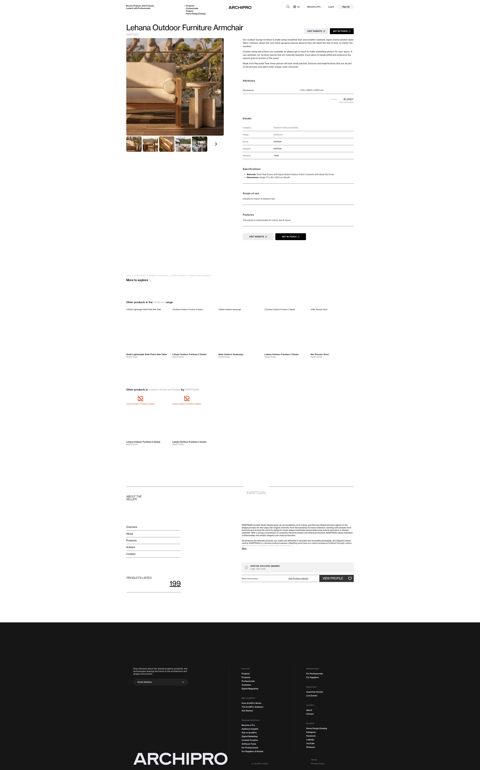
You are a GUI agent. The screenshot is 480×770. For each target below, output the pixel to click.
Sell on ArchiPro (249, 732)
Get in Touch (340, 31)
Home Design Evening (196, 13)
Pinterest (310, 747)
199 (175, 583)
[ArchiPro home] (240, 7)
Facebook (311, 736)
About (309, 710)
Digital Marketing (250, 736)
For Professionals (250, 747)
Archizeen (246, 685)
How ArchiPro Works (251, 703)
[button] (298, 579)
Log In (331, 7)
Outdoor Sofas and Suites (164, 389)
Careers (310, 714)
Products (150, 5)
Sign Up (346, 7)
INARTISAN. (132, 34)
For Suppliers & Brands (252, 751)
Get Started (247, 710)
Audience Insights (250, 729)
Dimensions (248, 90)
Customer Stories (314, 692)
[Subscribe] (183, 682)
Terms (314, 759)
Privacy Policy (317, 763)
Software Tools (249, 744)
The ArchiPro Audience (252, 707)
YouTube (310, 743)
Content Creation (250, 740)
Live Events (311, 695)
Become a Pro (314, 7)
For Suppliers (312, 677)
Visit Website (314, 31)
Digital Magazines (250, 688)
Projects (137, 5)
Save (164, 312)
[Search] (287, 6)
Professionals (144, 8)
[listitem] (128, 275)
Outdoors (159, 302)
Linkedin (310, 739)
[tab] (134, 144)
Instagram (311, 732)
